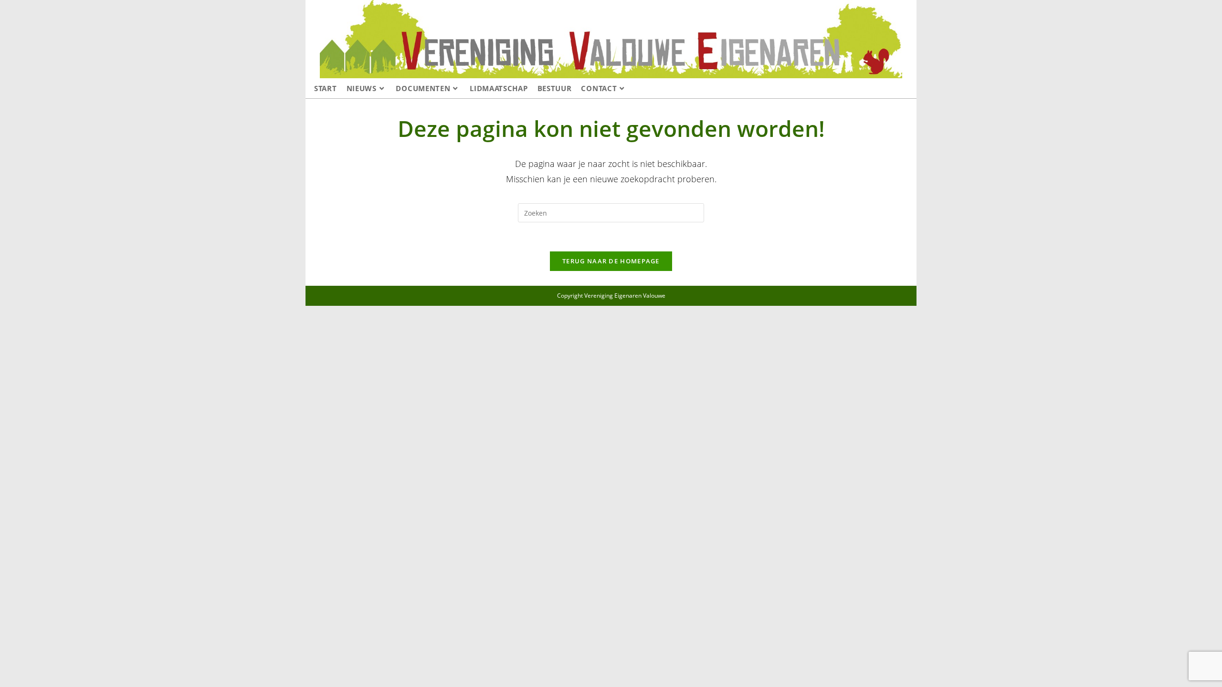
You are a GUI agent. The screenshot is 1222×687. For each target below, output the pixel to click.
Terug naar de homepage (611, 261)
